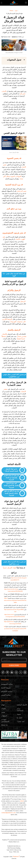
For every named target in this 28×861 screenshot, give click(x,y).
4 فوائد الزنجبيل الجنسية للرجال (14, 13)
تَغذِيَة (16, 10)
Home (11, 10)
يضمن (3, 712)
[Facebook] (3, 674)
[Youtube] (12, 674)
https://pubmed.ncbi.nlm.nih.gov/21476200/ (12, 622)
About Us (4, 725)
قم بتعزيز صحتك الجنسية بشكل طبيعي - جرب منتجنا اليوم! (14, 563)
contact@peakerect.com (8, 812)
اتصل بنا (19, 718)
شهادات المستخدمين (5, 720)
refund (22, 801)
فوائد (3, 705)
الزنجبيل (23, 301)
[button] (26, 3)
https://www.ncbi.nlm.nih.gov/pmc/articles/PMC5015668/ (15, 600)
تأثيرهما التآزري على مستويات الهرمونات (14, 320)
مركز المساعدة (20, 709)
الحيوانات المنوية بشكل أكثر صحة (13, 177)
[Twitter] (20, 674)
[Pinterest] (7, 674)
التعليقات (4, 716)
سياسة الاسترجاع (6, 691)
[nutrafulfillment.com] (14, 738)
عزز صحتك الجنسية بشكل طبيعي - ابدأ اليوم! (14, 275)
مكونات (3, 708)
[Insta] (16, 674)
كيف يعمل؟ (20, 721)
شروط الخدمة (6, 688)
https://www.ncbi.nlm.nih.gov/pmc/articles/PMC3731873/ (15, 628)
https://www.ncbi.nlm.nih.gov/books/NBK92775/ (18, 579)
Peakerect (16, 856)
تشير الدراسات (21, 191)
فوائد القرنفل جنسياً (9, 568)
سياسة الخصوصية (7, 684)
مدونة (19, 714)
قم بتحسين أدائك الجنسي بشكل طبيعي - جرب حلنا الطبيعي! (14, 375)
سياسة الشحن (6, 695)
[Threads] (25, 674)
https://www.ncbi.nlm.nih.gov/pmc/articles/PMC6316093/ (14, 615)
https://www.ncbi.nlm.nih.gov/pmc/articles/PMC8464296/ (13, 590)
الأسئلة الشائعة (22, 705)
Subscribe (14, 665)
